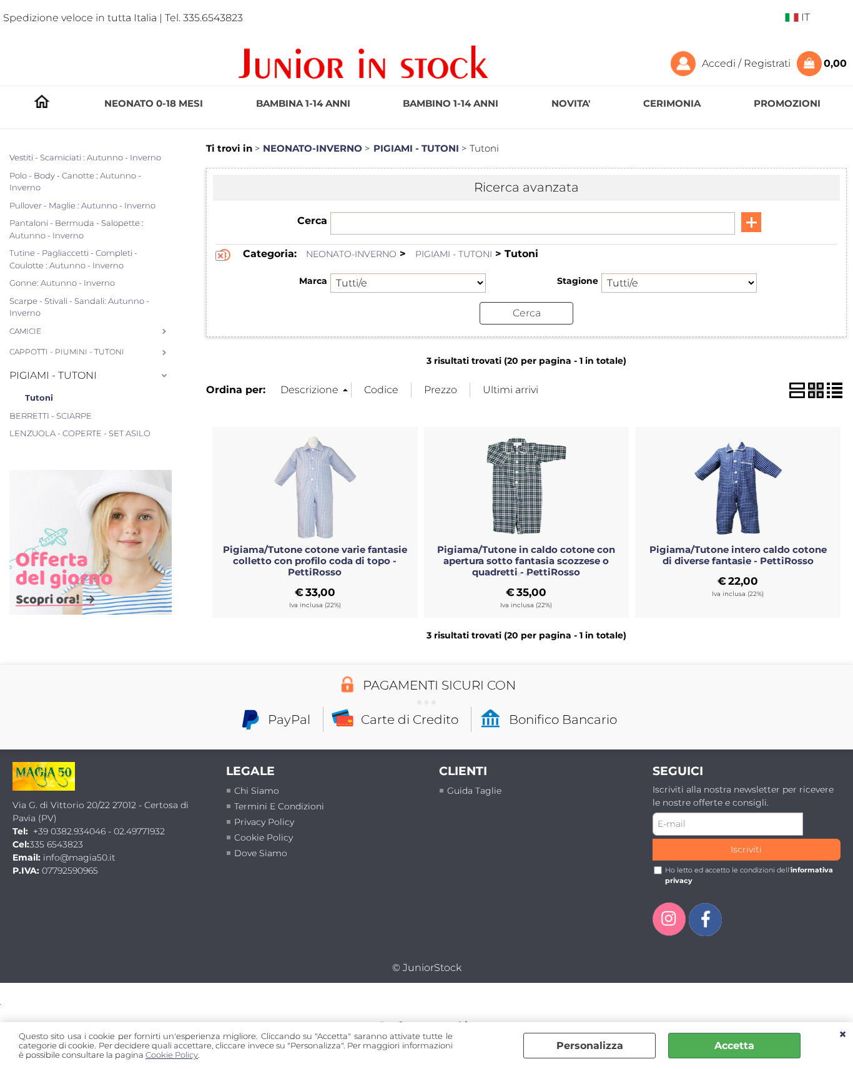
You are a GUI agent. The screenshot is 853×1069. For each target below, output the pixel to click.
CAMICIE (25, 331)
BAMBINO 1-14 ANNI (450, 103)
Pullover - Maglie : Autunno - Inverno (82, 205)
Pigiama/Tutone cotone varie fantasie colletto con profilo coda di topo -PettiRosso (315, 561)
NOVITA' (570, 103)
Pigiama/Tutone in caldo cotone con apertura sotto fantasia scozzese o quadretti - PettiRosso (526, 561)
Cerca (312, 221)
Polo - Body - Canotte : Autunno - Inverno (75, 181)
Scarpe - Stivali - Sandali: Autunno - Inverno (79, 307)
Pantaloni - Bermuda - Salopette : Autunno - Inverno (76, 229)
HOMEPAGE (41, 103)
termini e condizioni (279, 806)
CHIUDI (843, 1034)
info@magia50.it (79, 857)
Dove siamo (260, 853)
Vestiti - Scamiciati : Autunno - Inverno (85, 157)
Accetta (734, 1046)
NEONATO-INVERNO (351, 254)
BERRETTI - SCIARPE (50, 416)
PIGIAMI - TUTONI (53, 375)
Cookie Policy (171, 1055)
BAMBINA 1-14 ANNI (303, 103)
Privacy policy (264, 821)
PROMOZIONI (787, 103)
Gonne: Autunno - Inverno (62, 283)
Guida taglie (474, 790)
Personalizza (589, 1046)
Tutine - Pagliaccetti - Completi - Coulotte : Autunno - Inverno (73, 259)
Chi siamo (256, 790)
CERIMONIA (672, 103)
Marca (313, 281)
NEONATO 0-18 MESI (153, 103)
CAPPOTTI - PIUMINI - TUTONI (66, 352)
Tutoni (39, 398)
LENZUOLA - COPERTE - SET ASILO (79, 433)
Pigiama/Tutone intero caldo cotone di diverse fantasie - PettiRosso (738, 555)
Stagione (577, 281)
